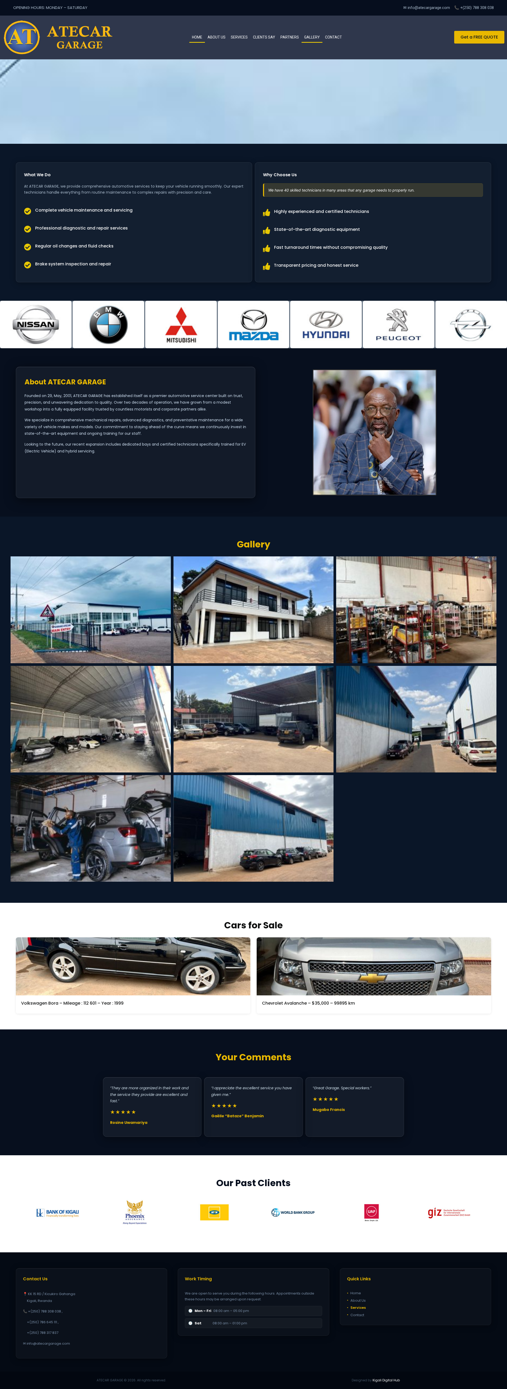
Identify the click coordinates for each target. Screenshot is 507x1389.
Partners (289, 37)
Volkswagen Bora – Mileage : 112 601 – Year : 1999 (72, 1003)
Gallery (312, 37)
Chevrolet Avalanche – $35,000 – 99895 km (308, 1003)
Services (239, 37)
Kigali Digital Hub (386, 1380)
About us (217, 37)
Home (197, 37)
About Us (356, 1300)
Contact (333, 37)
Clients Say (264, 37)
